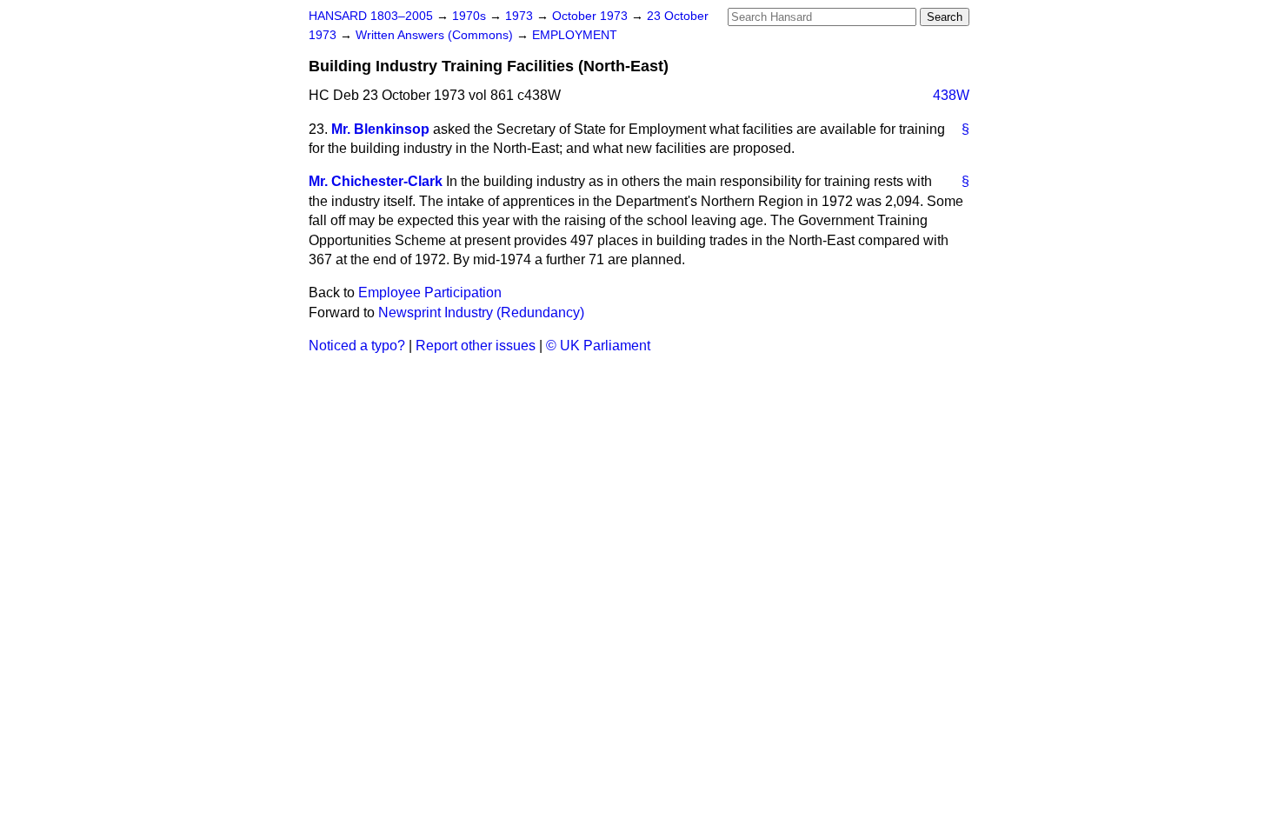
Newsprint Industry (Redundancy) (481, 312)
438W (951, 95)
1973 (520, 16)
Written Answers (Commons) (436, 35)
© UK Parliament (598, 345)
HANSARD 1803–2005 (371, 16)
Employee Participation (430, 292)
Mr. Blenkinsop (380, 129)
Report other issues (476, 345)
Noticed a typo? (357, 345)
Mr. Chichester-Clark (376, 181)
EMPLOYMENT (574, 35)
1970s (470, 16)
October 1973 (591, 16)
